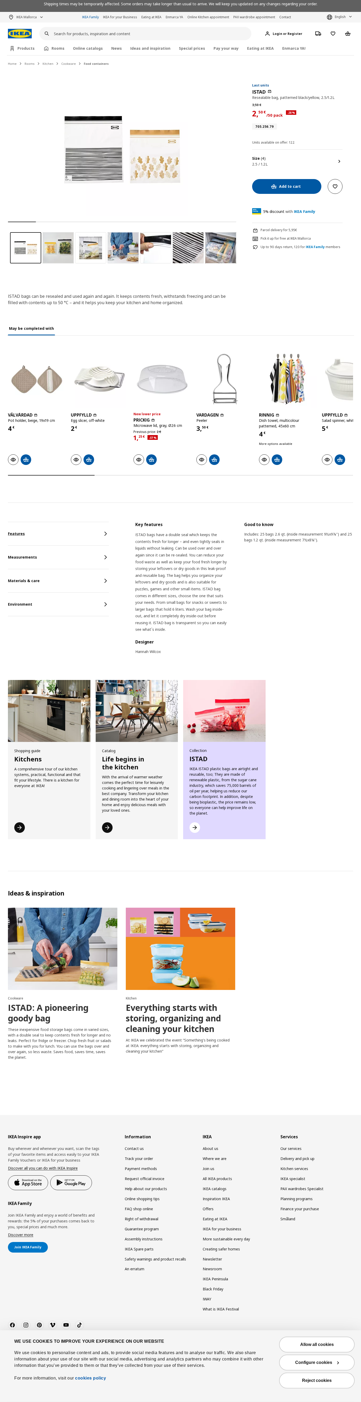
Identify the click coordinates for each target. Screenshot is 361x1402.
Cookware (68, 64)
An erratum (134, 1268)
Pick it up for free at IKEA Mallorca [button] (286, 238)
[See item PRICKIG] (162, 379)
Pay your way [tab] (226, 48)
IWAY (207, 1298)
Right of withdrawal (141, 1218)
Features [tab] (16, 533)
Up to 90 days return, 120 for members (300, 247)
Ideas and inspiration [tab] (150, 48)
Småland (287, 1218)
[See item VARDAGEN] (225, 379)
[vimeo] (52, 1325)
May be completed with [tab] (31, 328)
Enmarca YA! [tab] (294, 48)
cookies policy (90, 1378)
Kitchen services (294, 1168)
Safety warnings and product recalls (155, 1259)
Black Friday (213, 1288)
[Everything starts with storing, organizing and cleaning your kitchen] (180, 949)
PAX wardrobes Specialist (301, 1188)
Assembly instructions (144, 1238)
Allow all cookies (317, 1344)
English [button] (340, 17)
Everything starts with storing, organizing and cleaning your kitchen (173, 1018)
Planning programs (296, 1198)
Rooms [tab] (58, 48)
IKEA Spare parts (139, 1249)
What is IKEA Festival (221, 1309)
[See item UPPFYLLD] (99, 379)
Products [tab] (26, 48)
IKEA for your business (222, 1228)
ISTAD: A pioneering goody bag (48, 1013)
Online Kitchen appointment (208, 17)
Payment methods (141, 1168)
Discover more (20, 1234)
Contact (285, 17)
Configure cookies (313, 1362)
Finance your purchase (299, 1208)
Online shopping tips (142, 1198)
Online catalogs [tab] (88, 48)
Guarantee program (142, 1228)
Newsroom (212, 1268)
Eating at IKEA (151, 17)
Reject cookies (317, 1380)
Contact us (134, 1148)
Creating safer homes (221, 1249)
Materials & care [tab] (24, 580)
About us (210, 1148)
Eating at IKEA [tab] (260, 48)
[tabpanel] (244, 591)
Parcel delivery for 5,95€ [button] (279, 230)
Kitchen (48, 64)
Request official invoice (144, 1178)
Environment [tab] (20, 604)
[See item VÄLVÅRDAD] (37, 379)
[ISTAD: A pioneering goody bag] (62, 949)
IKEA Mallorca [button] (26, 17)
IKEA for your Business (120, 17)
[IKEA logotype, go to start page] (20, 34)
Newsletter (212, 1259)
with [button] (289, 211)
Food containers (96, 64)
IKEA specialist (292, 1178)
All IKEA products (217, 1178)
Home (12, 64)
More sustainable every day (226, 1238)
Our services (291, 1148)
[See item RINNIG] (288, 379)
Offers (208, 1208)
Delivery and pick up (297, 1158)
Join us (208, 1168)
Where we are (214, 1158)
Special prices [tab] (192, 48)
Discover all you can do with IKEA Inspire (43, 1168)
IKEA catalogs (214, 1188)
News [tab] (116, 48)
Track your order (139, 1158)
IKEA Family (90, 17)
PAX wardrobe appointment (254, 17)
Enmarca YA (174, 17)
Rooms (30, 64)
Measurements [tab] (22, 557)
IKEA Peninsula (215, 1278)
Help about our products (146, 1188)
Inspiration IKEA (216, 1198)
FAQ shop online (139, 1208)
